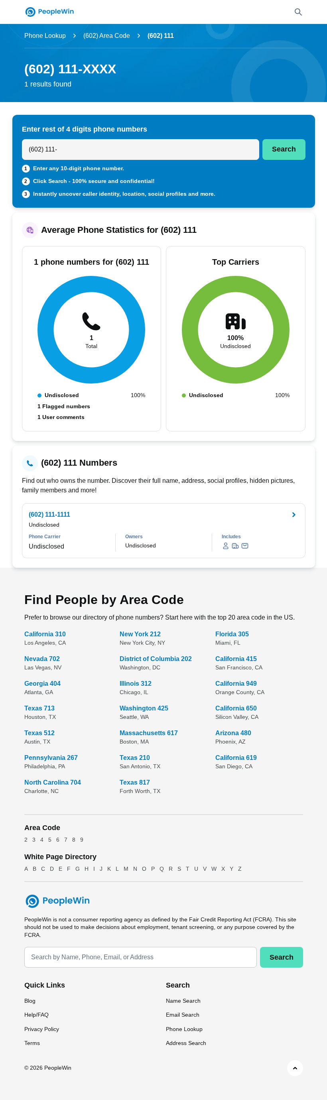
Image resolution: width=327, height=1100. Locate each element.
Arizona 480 (233, 733)
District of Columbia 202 (156, 658)
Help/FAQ (36, 1014)
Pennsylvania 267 (51, 757)
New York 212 (140, 634)
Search (284, 149)
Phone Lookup (45, 35)
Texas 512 (39, 733)
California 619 (236, 757)
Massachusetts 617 (149, 733)
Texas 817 (135, 782)
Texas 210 (135, 757)
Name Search (183, 1001)
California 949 (236, 683)
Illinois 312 (136, 683)
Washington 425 (144, 708)
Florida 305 (232, 634)
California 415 (236, 658)
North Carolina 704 (52, 782)
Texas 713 (39, 708)
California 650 (236, 708)
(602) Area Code (106, 35)
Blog (29, 1001)
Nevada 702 (42, 658)
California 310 (45, 634)
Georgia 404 (42, 683)
